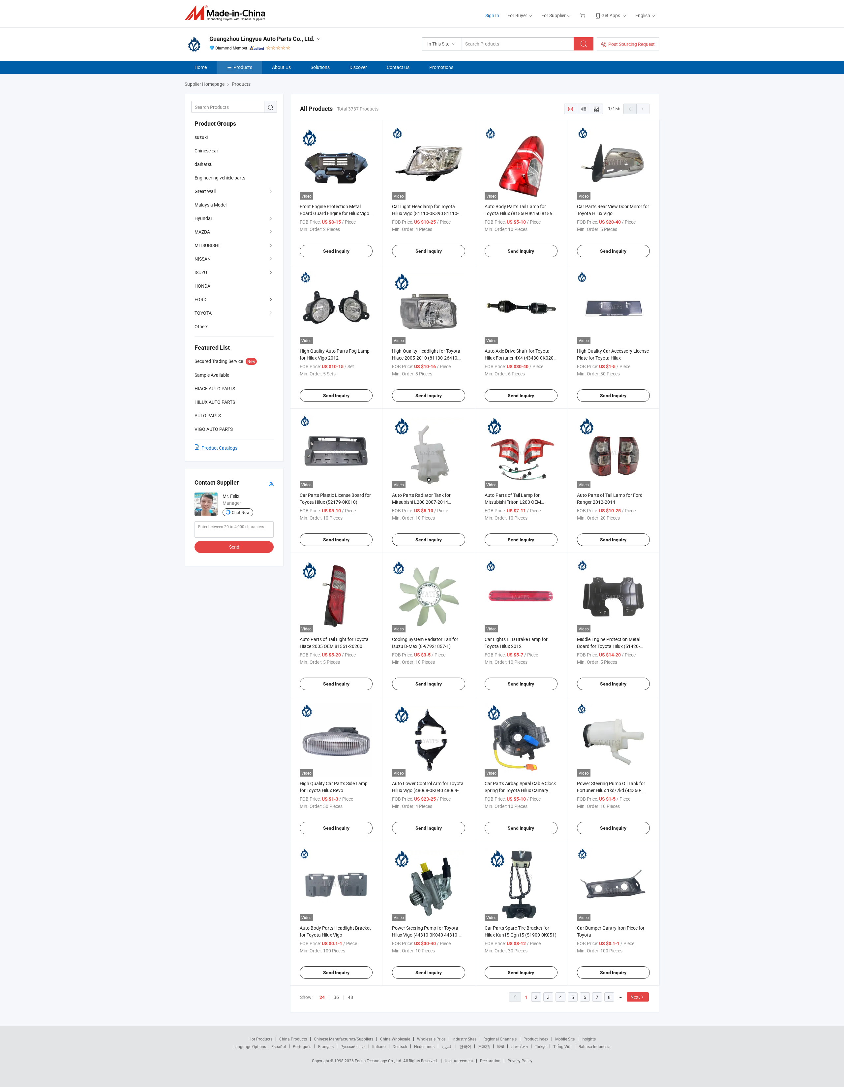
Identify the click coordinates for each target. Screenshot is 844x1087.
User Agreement (459, 1060)
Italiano (379, 1046)
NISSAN (203, 259)
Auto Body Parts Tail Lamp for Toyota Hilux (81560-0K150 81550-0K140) (520, 213)
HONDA (202, 286)
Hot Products (260, 1038)
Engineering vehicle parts (220, 178)
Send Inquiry (336, 251)
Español (278, 1046)
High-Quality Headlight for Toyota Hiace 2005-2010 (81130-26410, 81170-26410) (426, 358)
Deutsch (400, 1046)
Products (242, 67)
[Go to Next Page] (643, 109)
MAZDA (202, 232)
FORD (200, 299)
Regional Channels (500, 1038)
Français (326, 1046)
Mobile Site (565, 1038)
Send (234, 547)
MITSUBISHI (207, 245)
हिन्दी (500, 1046)
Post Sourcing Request (631, 44)
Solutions (320, 67)
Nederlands (424, 1046)
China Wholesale (395, 1038)
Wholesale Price (431, 1038)
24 (322, 997)
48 (350, 997)
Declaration (490, 1060)
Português (302, 1046)
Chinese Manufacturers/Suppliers (343, 1038)
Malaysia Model (210, 205)
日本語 (484, 1046)
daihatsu (204, 164)
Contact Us (398, 67)
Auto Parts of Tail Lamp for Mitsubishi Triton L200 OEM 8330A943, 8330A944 (513, 502)
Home (201, 67)
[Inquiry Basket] (583, 15)
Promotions (441, 67)
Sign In (492, 15)
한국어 (465, 1046)
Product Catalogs (219, 448)
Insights (589, 1038)
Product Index (536, 1038)
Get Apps (610, 15)
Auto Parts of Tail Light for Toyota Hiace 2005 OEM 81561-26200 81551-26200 (334, 646)
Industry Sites (464, 1038)
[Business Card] (271, 482)
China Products (293, 1038)
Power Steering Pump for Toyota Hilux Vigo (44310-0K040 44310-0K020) (425, 935)
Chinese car (206, 150)
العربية (446, 1046)
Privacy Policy (519, 1060)
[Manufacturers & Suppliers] (227, 13)
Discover (358, 67)
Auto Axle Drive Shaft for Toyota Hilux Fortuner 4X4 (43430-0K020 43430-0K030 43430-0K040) (519, 358)
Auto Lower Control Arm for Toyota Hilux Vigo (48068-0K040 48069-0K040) (428, 790)
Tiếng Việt (562, 1046)
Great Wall (205, 191)
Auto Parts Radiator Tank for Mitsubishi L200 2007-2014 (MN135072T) (421, 502)
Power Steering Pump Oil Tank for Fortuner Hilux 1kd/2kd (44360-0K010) (611, 790)
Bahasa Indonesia (595, 1046)
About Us (281, 67)
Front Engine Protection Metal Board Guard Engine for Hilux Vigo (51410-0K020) (334, 213)
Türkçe (540, 1046)
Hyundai (203, 218)
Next (635, 997)
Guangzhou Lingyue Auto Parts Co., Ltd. (262, 38)
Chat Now (241, 512)
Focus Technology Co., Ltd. (379, 1060)
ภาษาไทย (519, 1046)
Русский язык (353, 1046)
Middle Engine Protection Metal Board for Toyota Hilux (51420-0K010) (608, 646)
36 (336, 997)
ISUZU (201, 272)
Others (201, 326)
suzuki (201, 137)
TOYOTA (203, 313)
